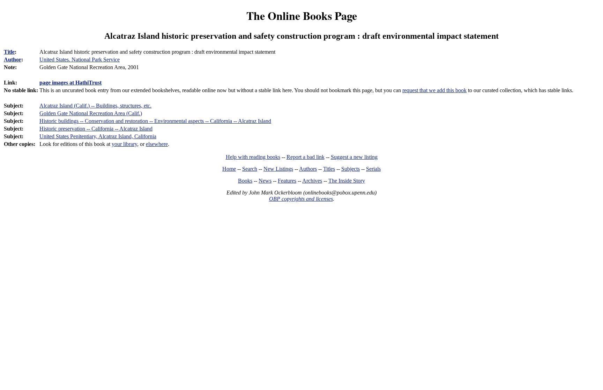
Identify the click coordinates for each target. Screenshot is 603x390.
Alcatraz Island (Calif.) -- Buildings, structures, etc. (95, 106)
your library (124, 144)
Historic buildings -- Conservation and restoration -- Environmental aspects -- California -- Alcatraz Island (155, 121)
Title (9, 52)
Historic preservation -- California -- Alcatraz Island (95, 129)
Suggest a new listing (354, 157)
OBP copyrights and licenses (301, 199)
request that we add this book (434, 90)
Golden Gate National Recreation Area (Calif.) (90, 113)
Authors (308, 169)
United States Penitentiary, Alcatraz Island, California (97, 136)
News (265, 181)
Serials (373, 169)
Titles (329, 169)
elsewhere (157, 144)
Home (229, 169)
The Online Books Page (301, 15)
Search (249, 169)
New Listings (278, 169)
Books (245, 181)
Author (12, 59)
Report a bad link (305, 157)
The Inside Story (346, 181)
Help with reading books (253, 157)
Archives (312, 181)
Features (287, 181)
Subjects (350, 169)
